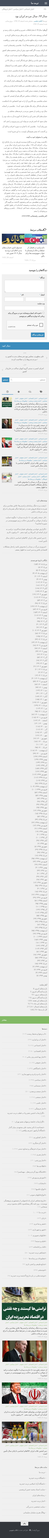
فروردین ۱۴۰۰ (41, 753)
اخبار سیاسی (17, 9)
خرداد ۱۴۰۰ (42, 747)
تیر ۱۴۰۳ (44, 636)
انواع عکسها (40, 1189)
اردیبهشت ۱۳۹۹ (41, 786)
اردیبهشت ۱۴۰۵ (41, 573)
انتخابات (41, 1183)
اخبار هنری (41, 1155)
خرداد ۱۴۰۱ (42, 711)
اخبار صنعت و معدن (35, 401)
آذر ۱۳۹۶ (43, 873)
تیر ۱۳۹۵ (44, 924)
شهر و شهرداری (38, 1230)
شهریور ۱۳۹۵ (42, 918)
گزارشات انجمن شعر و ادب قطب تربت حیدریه (25, 1113)
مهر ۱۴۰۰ (43, 735)
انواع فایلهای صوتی (37, 1195)
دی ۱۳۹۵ (43, 906)
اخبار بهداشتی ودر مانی (36, 1057)
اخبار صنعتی (37, 460)
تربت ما (34, 3)
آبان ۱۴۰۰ (43, 732)
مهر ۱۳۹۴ (43, 951)
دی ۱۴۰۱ (43, 690)
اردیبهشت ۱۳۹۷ (41, 858)
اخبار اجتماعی (29, 9)
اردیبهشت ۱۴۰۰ (41, 750)
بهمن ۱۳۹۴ (43, 939)
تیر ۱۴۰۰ (44, 744)
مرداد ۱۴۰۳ (42, 633)
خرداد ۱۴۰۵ (42, 570)
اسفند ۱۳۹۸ (42, 792)
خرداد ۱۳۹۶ (42, 891)
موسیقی (41, 1270)
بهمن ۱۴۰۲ (43, 651)
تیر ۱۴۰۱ (44, 708)
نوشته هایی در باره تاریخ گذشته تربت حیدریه (28, 1276)
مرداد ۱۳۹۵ (42, 921)
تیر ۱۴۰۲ (44, 672)
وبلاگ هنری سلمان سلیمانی (34, 1512)
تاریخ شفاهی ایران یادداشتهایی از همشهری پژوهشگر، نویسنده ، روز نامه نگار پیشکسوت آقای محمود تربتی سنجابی (25, 1204)
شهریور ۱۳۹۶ (42, 882)
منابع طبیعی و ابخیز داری (35, 1264)
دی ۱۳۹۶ (43, 870)
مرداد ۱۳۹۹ (42, 777)
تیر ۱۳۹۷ (44, 852)
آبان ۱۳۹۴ (43, 948)
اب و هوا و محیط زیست (36, 1034)
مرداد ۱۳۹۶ (42, 885)
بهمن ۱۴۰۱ (43, 687)
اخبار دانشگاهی (39, 1068)
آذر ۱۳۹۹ (43, 765)
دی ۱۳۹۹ (43, 762)
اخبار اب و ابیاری (38, 1040)
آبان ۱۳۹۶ (43, 876)
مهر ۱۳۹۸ (43, 807)
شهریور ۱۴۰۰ (42, 738)
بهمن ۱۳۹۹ (43, 759)
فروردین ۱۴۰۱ (41, 717)
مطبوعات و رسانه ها (20, 401)
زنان (43, 1218)
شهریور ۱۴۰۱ (42, 702)
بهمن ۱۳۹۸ (43, 795)
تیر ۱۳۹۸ (44, 816)
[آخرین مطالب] (7, 392)
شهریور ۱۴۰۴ (42, 594)
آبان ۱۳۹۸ (43, 804)
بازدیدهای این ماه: (40, 1004)
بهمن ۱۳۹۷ (43, 831)
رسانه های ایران (38, 1495)
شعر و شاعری (39, 1224)
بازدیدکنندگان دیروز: (39, 998)
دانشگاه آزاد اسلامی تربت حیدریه (32, 1484)
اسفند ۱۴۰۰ (42, 720)
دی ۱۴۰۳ (43, 618)
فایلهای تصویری (39, 1235)
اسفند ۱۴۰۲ (42, 648)
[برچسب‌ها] (41, 392)
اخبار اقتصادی (33, 398)
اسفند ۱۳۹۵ (42, 900)
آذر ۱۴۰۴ (43, 585)
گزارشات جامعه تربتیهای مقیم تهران (29, 1122)
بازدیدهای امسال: (40, 1007)
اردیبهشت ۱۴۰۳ (41, 642)
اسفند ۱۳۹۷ (42, 828)
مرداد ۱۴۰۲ (42, 669)
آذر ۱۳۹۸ (43, 801)
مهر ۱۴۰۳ (43, 627)
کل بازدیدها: (42, 1010)
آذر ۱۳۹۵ (43, 909)
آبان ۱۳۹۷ (43, 840)
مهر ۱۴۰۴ (43, 591)
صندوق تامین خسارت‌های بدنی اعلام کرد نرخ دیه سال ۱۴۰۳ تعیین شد (12, 250)
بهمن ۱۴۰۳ (43, 615)
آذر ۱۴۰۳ (43, 621)
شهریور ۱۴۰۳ (42, 630)
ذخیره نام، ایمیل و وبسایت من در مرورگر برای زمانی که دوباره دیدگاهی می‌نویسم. (26, 314)
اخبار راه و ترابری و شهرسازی (33, 1074)
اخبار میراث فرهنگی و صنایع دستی (31, 1149)
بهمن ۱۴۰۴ (43, 579)
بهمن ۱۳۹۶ (43, 867)
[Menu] (46, 3)
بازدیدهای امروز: (40, 989)
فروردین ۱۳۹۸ (41, 825)
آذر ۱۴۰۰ (43, 729)
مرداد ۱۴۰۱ (42, 705)
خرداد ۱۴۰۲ (42, 675)
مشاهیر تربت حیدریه (37, 1253)
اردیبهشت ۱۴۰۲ (41, 678)
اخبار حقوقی (23, 398)
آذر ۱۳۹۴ (43, 945)
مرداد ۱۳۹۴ (42, 957)
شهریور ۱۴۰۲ (42, 666)
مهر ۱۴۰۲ (43, 663)
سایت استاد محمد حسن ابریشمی (32, 1489)
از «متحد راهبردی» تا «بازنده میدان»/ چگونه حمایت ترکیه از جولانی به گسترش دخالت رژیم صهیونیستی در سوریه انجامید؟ (30, 428)
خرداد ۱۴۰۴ (42, 603)
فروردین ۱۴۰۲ (41, 681)
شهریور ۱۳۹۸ (42, 810)
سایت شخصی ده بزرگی (35, 1507)
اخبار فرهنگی (7, 9)
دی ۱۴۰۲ (43, 654)
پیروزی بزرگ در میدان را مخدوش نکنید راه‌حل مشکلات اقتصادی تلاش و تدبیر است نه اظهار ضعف (30, 484)
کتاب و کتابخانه (39, 1247)
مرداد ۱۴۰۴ (42, 597)
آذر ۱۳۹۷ (43, 837)
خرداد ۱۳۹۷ (42, 855)
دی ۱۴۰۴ (43, 582)
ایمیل (42, 295)
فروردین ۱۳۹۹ (41, 789)
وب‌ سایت (41, 304)
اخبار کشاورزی (39, 1137)
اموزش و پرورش (38, 1178)
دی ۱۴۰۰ (43, 726)
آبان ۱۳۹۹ (43, 768)
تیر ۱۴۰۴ (44, 600)
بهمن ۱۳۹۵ (43, 903)
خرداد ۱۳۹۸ (42, 819)
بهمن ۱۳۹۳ (43, 975)
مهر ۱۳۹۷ (43, 843)
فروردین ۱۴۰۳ (41, 645)
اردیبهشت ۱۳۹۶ (41, 894)
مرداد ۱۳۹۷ (42, 849)
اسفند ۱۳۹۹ (42, 756)
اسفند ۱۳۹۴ (42, 936)
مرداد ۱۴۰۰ (42, 741)
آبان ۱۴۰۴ (43, 588)
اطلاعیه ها (41, 1166)
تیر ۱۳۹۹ (44, 780)
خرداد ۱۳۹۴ (42, 963)
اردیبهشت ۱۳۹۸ (41, 822)
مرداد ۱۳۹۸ (42, 813)
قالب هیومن (13, 1530)
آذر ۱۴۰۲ (43, 657)
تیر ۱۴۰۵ (44, 567)
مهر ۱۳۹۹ (43, 771)
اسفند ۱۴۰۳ (42, 612)
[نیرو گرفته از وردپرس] (30, 1530)
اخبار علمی (40, 1103)
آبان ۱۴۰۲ (43, 660)
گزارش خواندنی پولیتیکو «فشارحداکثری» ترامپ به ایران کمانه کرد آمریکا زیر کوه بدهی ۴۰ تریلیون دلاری (31, 447)
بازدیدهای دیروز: (40, 995)
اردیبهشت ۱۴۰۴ (41, 606)
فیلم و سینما (40, 1241)
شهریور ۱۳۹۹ (42, 774)
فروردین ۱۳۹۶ (41, 897)
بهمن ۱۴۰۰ (43, 723)
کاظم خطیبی (38, 21)
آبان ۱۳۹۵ (43, 912)
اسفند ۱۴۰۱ (42, 684)
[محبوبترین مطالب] (18, 392)
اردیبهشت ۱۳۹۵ (41, 930)
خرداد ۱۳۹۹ (42, 783)
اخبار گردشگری (39, 1143)
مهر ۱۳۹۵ (43, 915)
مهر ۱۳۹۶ (43, 879)
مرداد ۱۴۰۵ (42, 564)
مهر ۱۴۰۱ (43, 699)
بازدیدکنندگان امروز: (39, 992)
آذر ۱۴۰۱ (43, 693)
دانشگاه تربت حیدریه (37, 1478)
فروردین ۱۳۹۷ (41, 861)
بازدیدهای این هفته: (39, 1001)
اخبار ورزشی (40, 1160)
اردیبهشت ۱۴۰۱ (41, 714)
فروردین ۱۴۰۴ (41, 609)
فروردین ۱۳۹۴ (41, 969)
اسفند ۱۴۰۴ (42, 576)
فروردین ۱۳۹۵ (41, 933)
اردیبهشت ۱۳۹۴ (41, 966)
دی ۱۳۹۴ (43, 942)
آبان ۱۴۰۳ (43, 624)
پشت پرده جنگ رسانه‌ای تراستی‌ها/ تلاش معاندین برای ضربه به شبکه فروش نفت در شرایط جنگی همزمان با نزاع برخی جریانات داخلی (25, 509)
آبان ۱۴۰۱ (43, 696)
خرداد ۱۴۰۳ (42, 639)
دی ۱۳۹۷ (43, 834)
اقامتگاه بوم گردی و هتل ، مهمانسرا (31, 1172)
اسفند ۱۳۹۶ (42, 864)
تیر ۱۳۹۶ (44, 888)
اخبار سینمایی (39, 1086)
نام (22, 295)
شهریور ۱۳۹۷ (42, 846)
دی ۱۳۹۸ (43, 798)
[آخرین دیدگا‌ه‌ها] (30, 392)
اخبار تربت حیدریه (38, 1501)
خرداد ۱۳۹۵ (42, 927)
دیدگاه (42, 278)
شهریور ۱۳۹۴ (42, 954)
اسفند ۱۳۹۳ (42, 972)
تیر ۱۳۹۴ (44, 960)
